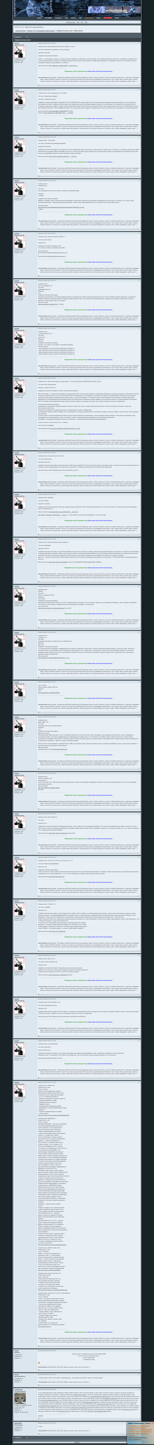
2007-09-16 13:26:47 (50, 586)
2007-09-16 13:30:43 (50, 955)
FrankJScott (18, 1389)
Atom (86, 22)
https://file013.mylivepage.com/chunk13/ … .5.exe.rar (52, 515)
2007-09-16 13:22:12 (50, 233)
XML (78, 22)
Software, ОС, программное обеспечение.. (41, 31)
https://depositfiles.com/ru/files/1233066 (49, 787)
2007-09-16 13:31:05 (50, 1040)
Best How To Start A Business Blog (96, 1411)
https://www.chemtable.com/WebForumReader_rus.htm (65, 428)
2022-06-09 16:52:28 (50, 1389)
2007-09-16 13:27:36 (50, 682)
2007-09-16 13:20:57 (50, 89)
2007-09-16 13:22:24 (50, 280)
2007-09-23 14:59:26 (50, 1350)
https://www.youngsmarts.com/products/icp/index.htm (52, 1290)
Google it (40, 1415)
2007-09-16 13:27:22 (50, 632)
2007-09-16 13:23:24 (50, 452)
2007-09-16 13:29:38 (50, 813)
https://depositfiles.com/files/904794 (47, 304)
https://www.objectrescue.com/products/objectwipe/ (52, 1244)
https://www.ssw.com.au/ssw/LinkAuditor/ (49, 1270)
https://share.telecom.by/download (58, 562)
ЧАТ (80, 17)
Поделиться (41, 43)
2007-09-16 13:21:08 (50, 137)
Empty (16, 1351)
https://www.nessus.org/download (58, 974)
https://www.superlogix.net (60, 749)
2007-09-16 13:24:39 (50, 539)
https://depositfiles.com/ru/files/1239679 (49, 692)
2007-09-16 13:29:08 (50, 716)
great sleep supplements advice (49, 1400)
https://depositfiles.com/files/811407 (58, 111)
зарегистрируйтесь (37, 27)
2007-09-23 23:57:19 (50, 1374)
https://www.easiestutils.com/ (56, 876)
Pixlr (66, 17)
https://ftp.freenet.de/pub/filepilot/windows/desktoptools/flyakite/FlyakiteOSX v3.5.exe (61, 207)
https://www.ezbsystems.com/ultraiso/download (51, 608)
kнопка (73, 17)
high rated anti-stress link (90, 1402)
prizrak (16, 43)
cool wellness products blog (109, 1398)
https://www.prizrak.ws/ (44, 1326)
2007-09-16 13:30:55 (50, 999)
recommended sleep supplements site (48, 1405)
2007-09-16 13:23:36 (50, 494)
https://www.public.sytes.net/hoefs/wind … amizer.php (63, 512)
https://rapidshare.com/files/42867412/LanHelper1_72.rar (53, 657)
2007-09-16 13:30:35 (50, 900)
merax (16, 1374)
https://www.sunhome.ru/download (58, 833)
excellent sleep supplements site (79, 1407)
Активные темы (70, 22)
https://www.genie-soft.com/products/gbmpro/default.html (53, 1115)
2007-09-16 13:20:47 (50, 43)
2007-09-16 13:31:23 (50, 1082)
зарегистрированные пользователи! (137, 1438)
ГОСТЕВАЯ (48, 17)
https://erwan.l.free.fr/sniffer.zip (57, 931)
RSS (82, 22)
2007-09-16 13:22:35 (50, 328)
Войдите (27, 27)
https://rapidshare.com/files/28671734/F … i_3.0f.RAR (58, 113)
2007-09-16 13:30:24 (50, 857)
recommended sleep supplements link (99, 1396)
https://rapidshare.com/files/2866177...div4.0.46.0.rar (63, 65)
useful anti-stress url (127, 1409)
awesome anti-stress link (104, 1404)
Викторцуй (18, 1423)
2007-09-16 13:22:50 (50, 378)
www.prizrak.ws (21, 31)
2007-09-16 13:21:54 (50, 180)
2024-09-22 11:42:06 (50, 1423)
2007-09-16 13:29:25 (50, 773)
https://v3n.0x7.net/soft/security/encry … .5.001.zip (63, 156)
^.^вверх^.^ (77, 1442)
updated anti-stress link (79, 1394)
